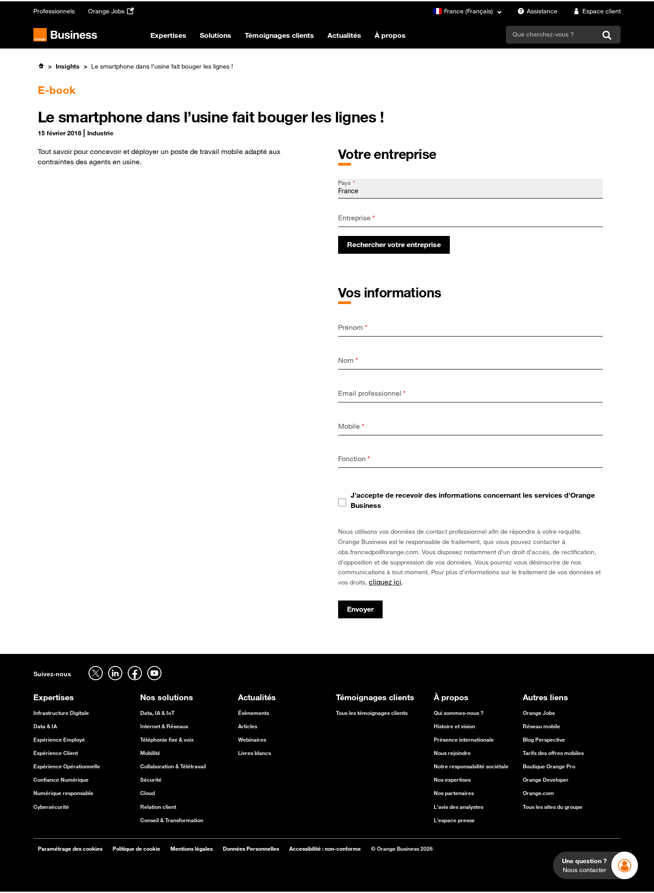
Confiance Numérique (61, 779)
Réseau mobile (541, 726)
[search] (551, 34)
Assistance (542, 11)
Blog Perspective (544, 739)
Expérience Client (55, 752)
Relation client (158, 806)
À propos (390, 35)
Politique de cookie (136, 848)
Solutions (215, 35)
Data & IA (45, 726)
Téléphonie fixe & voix (167, 739)
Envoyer (360, 609)
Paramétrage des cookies (70, 848)
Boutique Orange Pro (549, 766)
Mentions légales (191, 848)
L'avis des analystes (458, 806)
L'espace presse (454, 820)
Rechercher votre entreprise (394, 244)
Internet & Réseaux (164, 726)
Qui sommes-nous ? (459, 712)
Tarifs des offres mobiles (553, 752)
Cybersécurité (51, 806)
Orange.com (538, 792)
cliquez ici (385, 581)
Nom (348, 360)
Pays (346, 182)
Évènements (253, 712)
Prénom (352, 327)
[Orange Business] (65, 34)
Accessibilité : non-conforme (325, 848)
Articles (247, 726)
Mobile (351, 426)
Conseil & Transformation (171, 820)
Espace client (601, 11)
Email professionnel (372, 393)
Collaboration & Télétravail (173, 766)
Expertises (168, 35)
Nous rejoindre (452, 752)
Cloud (147, 792)
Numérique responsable (63, 792)
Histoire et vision (454, 726)
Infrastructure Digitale (61, 712)
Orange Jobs (106, 11)
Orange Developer (546, 779)
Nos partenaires (454, 792)
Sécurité (150, 779)
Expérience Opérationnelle (66, 766)
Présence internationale (464, 739)
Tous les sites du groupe (552, 806)
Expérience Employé (59, 739)
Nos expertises (452, 779)
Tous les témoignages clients (372, 712)
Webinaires (252, 739)
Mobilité (150, 752)
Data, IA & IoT (157, 712)
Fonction (354, 458)
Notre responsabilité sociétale (471, 766)
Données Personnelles (251, 848)
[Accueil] (41, 66)
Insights (68, 66)
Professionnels (54, 11)
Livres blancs (254, 752)
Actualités (344, 35)
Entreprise (356, 217)
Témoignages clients (279, 35)
